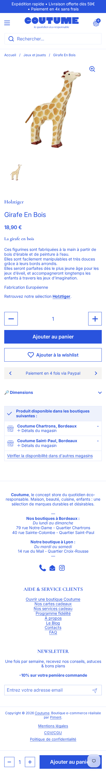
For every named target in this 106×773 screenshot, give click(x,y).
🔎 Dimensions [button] (18, 392)
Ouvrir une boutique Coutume (53, 599)
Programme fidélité (53, 613)
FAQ (53, 632)
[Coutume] (52, 23)
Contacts (53, 627)
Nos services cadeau (53, 608)
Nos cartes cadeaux (53, 604)
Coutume (42, 713)
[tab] (37, 430)
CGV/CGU (53, 733)
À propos (53, 618)
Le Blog (53, 623)
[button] (96, 23)
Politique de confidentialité (53, 739)
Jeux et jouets (34, 55)
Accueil (10, 55)
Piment (55, 717)
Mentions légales (53, 726)
